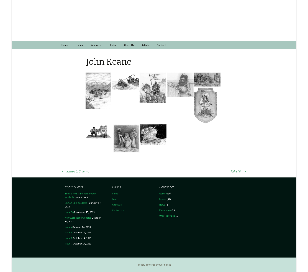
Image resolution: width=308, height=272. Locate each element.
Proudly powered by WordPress (154, 264)
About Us (129, 45)
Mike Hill (239, 171)
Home (64, 45)
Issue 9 (68, 232)
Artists (145, 45)
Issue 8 (68, 238)
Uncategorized (167, 215)
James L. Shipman (76, 171)
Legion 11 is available (76, 202)
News (162, 204)
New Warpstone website (78, 217)
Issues (79, 45)
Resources (96, 45)
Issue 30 (69, 212)
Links (113, 45)
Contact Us (163, 45)
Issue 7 (68, 243)
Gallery (163, 193)
